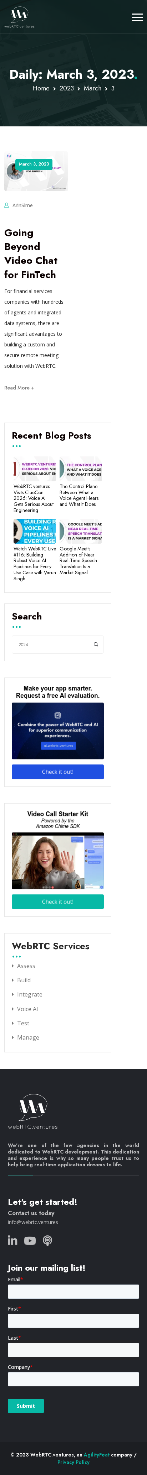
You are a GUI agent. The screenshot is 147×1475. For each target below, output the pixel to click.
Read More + (19, 387)
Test (23, 1023)
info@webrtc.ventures (33, 1222)
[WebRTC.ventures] (19, 16)
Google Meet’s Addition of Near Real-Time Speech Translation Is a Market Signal (78, 561)
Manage (28, 1037)
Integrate (29, 994)
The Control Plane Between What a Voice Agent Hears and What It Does (79, 495)
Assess (26, 966)
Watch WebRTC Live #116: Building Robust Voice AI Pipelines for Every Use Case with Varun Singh (35, 564)
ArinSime (22, 205)
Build (24, 980)
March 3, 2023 (34, 164)
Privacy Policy (73, 1462)
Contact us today (31, 1213)
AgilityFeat (97, 1454)
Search (27, 617)
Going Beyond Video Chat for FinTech (30, 253)
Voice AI (27, 1009)
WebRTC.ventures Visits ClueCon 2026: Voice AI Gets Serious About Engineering (34, 498)
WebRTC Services (51, 947)
